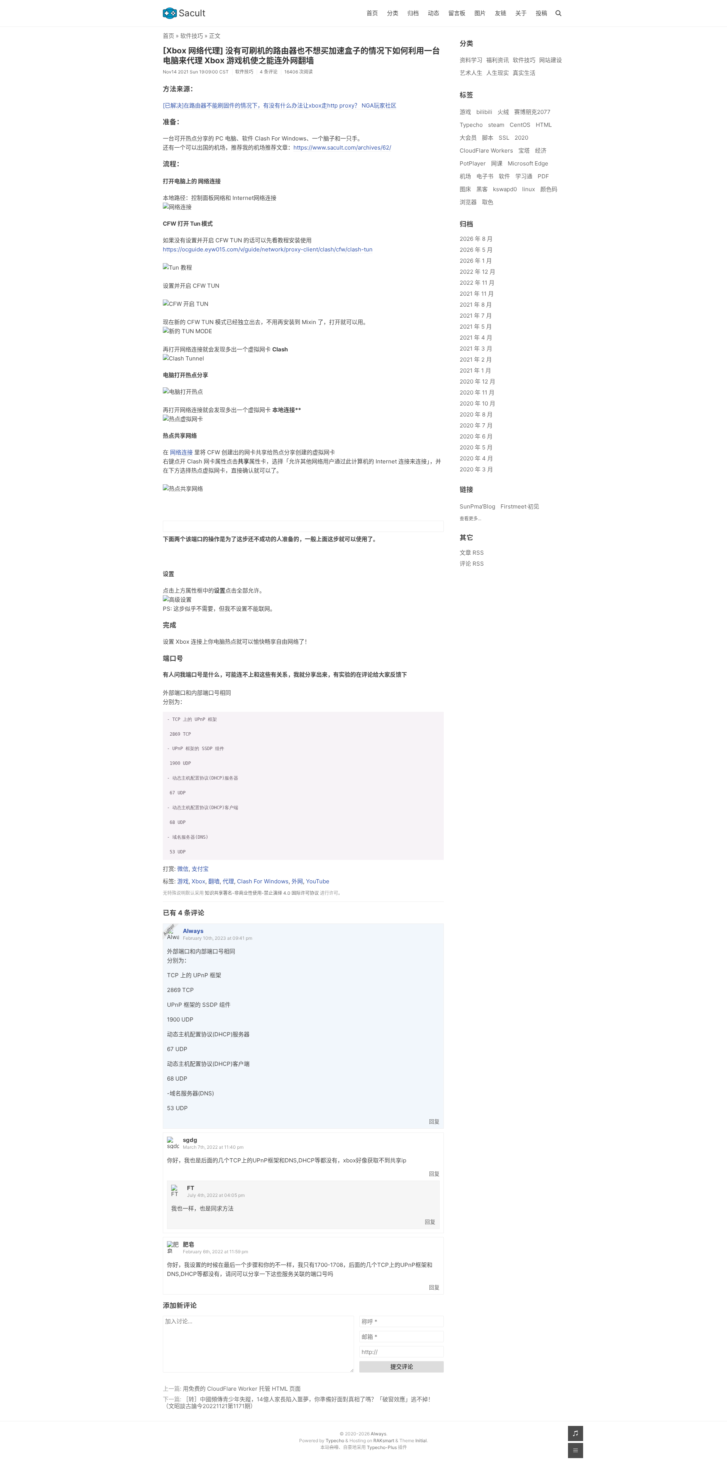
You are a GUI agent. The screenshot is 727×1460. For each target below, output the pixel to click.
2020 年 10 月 (477, 403)
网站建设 (550, 60)
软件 (504, 176)
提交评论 (401, 1366)
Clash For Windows (263, 881)
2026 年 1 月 (476, 260)
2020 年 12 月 (477, 381)
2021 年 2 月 (476, 359)
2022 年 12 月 (477, 271)
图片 (480, 13)
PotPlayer (473, 163)
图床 (465, 189)
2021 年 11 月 (477, 293)
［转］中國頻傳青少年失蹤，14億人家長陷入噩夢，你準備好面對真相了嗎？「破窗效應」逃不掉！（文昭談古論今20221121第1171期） (298, 1403)
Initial (421, 1440)
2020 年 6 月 (476, 436)
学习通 (523, 176)
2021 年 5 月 (476, 326)
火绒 (503, 111)
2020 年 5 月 (476, 447)
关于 (521, 13)
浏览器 (468, 202)
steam (496, 124)
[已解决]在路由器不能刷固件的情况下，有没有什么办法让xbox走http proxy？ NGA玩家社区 (279, 105)
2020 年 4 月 (476, 458)
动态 (433, 13)
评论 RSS (472, 563)
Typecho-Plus (382, 1447)
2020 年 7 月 (476, 425)
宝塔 (524, 150)
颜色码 (548, 189)
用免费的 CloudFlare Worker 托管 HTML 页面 (242, 1388)
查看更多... (470, 518)
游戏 (183, 881)
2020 (521, 137)
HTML (544, 124)
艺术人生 (471, 72)
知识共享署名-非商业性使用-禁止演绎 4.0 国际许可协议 (262, 893)
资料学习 (471, 60)
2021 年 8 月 (476, 304)
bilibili (484, 111)
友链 (500, 13)
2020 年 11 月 (477, 392)
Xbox (198, 881)
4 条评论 (269, 72)
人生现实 (497, 72)
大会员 (468, 137)
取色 (487, 202)
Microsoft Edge (528, 163)
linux (528, 189)
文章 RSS (472, 552)
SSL (504, 137)
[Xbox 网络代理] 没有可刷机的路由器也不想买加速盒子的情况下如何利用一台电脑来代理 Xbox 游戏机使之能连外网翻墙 (301, 55)
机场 (465, 176)
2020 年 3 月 (476, 469)
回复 (434, 1121)
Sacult (192, 13)
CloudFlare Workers (486, 150)
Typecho (471, 124)
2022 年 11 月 (477, 282)
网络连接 (181, 452)
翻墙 (214, 881)
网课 (496, 163)
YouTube (317, 881)
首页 (372, 13)
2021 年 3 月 (476, 348)
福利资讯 (497, 60)
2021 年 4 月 (476, 337)
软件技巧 (191, 35)
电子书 (484, 176)
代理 (228, 881)
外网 (297, 881)
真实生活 (524, 72)
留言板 (456, 13)
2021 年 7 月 (476, 315)
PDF (543, 176)
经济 (540, 150)
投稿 (541, 13)
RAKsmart (383, 1440)
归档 (413, 13)
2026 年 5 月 (476, 249)
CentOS (520, 124)
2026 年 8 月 (476, 238)
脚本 (487, 137)
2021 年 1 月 (475, 370)
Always (193, 930)
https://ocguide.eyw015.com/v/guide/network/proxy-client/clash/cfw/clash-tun (268, 249)
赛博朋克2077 (532, 111)
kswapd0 (505, 189)
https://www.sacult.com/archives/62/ (342, 147)
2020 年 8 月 (476, 414)
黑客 (482, 189)
